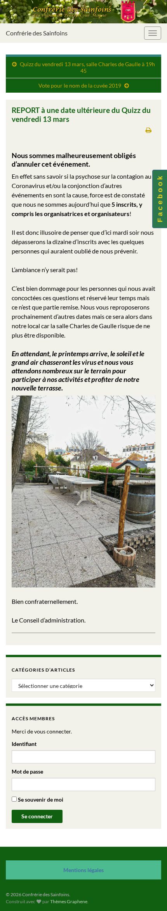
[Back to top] (149, 893)
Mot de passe (27, 771)
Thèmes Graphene (68, 901)
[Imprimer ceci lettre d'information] (148, 130)
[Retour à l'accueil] (83, 11)
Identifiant (24, 743)
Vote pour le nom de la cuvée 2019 (79, 85)
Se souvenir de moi (40, 799)
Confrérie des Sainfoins (37, 33)
